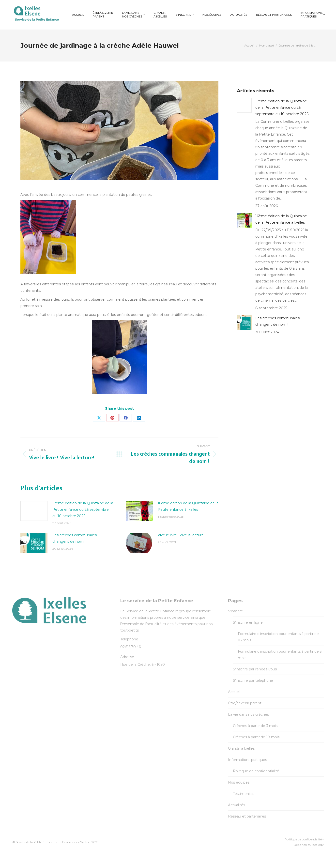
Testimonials (243, 793)
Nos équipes (238, 782)
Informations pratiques (247, 759)
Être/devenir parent (244, 703)
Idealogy (318, 845)
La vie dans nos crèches (248, 714)
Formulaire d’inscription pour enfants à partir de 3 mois (280, 654)
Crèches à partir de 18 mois (256, 737)
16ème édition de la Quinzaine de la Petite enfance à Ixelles (188, 506)
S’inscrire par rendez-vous (255, 669)
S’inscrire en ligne (248, 622)
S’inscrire (235, 611)
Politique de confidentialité (256, 771)
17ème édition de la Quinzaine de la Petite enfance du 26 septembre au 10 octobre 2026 (82, 509)
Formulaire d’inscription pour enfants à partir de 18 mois (278, 637)
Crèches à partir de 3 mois (255, 726)
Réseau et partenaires (247, 816)
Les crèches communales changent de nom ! (74, 538)
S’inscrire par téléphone (253, 680)
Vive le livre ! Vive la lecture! (181, 535)
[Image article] (33, 511)
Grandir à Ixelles (241, 748)
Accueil (234, 692)
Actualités (236, 805)
